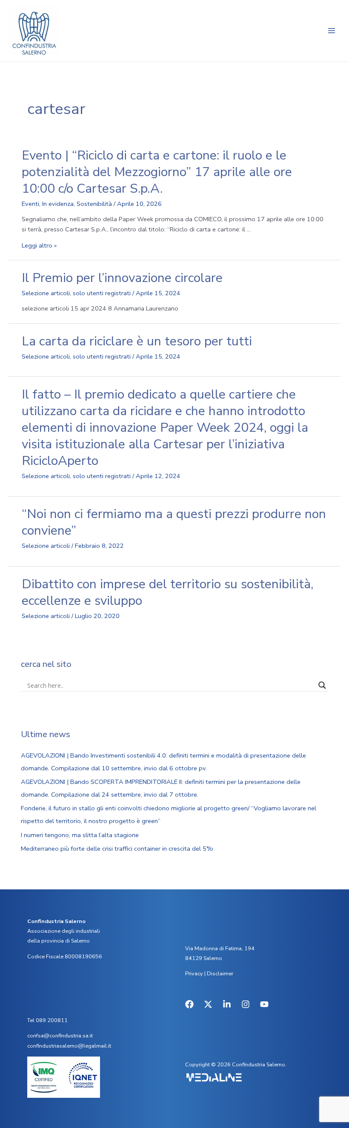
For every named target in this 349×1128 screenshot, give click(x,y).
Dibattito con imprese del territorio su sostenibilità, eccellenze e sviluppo (167, 592)
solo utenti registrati (102, 293)
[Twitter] (208, 1004)
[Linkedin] (227, 1004)
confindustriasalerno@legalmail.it (69, 1046)
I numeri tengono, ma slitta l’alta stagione (80, 835)
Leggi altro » (39, 245)
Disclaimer (220, 973)
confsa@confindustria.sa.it (60, 1036)
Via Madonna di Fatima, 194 (220, 948)
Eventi (30, 203)
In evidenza (58, 203)
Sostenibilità (94, 203)
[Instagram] (245, 1004)
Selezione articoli (46, 293)
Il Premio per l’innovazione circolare (122, 278)
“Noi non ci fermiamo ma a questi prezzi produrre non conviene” (174, 522)
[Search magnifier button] (322, 685)
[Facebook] (189, 1004)
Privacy (194, 973)
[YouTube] (264, 1004)
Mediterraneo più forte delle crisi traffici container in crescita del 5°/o (117, 848)
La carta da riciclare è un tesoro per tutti (137, 341)
